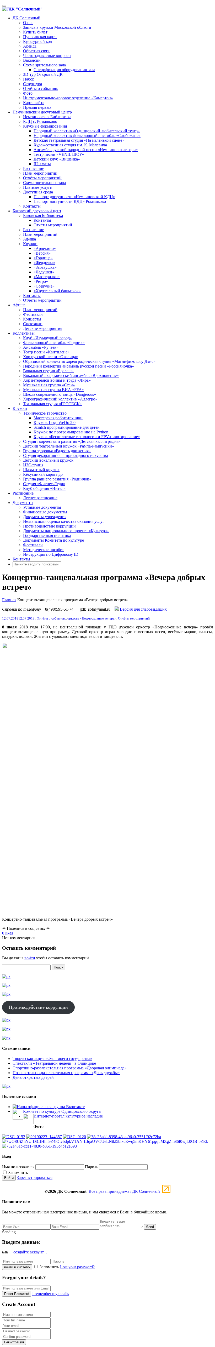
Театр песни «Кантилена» (46, 352)
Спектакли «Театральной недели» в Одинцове (54, 1063)
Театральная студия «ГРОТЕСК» (52, 404)
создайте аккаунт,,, (30, 1252)
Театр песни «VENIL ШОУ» (59, 154)
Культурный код (37, 41)
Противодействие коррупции (49, 526)
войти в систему (17, 1267)
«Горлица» (43, 258)
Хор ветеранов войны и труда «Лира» (57, 380)
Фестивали (33, 314)
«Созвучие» (44, 286)
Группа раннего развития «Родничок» (57, 479)
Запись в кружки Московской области (57, 27)
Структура (32, 84)
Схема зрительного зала (44, 65)
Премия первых (37, 107)
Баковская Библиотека (43, 215)
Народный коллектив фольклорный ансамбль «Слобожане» (87, 135)
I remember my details (50, 1293)
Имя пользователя (18, 1167)
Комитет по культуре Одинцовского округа (62, 1111)
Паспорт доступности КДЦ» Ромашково (70, 201)
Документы (23, 502)
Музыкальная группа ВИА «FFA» (53, 389)
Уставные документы (42, 507)
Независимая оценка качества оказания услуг (63, 521)
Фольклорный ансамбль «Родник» (54, 342)
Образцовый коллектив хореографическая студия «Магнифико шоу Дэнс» (89, 361)
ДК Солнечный (26, 18)
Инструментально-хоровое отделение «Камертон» (68, 98)
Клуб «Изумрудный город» (47, 338)
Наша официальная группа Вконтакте (51, 1106)
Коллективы (24, 333)
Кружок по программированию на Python (71, 432)
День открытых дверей (33, 1077)
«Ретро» (41, 281)
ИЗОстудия (33, 465)
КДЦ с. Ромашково (40, 121)
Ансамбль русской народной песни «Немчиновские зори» (86, 149)
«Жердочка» (44, 262)
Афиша (29, 239)
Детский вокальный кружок (48, 460)
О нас (28, 22)
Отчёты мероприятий (42, 178)
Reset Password (16, 1294)
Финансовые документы (45, 512)
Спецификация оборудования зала (64, 69)
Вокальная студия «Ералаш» (48, 371)
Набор (28, 79)
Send (150, 1227)
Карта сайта (33, 102)
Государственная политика (47, 535)
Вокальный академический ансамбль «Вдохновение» (71, 375)
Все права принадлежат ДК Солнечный (125, 1191)
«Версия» (42, 253)
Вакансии (32, 60)
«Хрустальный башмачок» (57, 291)
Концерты (32, 319)
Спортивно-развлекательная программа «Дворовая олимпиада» (70, 1068)
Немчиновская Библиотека (47, 116)
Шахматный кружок (41, 469)
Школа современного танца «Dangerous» (59, 394)
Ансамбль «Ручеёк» (40, 347)
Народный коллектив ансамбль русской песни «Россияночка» (78, 366)
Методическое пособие (43, 549)
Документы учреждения (44, 516)
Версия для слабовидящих (143, 609)
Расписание (33, 168)
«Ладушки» (44, 272)
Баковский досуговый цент (37, 211)
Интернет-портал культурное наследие (68, 1116)
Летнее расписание (40, 498)
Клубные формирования (45, 126)
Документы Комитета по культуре (53, 540)
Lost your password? (77, 1267)
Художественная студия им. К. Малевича (70, 145)
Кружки (30, 244)
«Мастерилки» (47, 276)
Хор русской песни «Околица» (50, 356)
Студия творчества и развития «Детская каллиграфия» (72, 441)
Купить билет (35, 32)
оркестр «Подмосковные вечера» (91, 618)
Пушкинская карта (40, 37)
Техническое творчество (45, 413)
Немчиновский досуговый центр (42, 112)
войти (29, 958)
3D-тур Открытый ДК (43, 74)
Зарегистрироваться (34, 1177)
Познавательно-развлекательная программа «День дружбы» (66, 1072)
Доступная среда (38, 192)
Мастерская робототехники (58, 418)
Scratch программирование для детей (67, 427)
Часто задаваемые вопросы (47, 55)
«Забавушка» (45, 267)
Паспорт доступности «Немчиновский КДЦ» (74, 196)
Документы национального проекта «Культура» (66, 531)
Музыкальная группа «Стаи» (49, 385)
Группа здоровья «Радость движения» (57, 451)
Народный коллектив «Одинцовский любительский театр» (87, 131)
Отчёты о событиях (40, 88)
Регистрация (14, 1342)
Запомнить (17, 1172)
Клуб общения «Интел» (44, 488)
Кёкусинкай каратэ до (43, 474)
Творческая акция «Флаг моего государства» (52, 1058)
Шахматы (42, 164)
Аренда (29, 46)
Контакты (32, 206)
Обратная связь (36, 51)
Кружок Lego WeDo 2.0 (55, 422)
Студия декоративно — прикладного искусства (65, 455)
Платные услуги (37, 187)
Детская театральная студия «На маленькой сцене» (79, 140)
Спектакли (32, 324)
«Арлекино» (45, 248)
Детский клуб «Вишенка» (57, 159)
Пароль (91, 1167)
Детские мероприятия (42, 328)
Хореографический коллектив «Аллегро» (60, 399)
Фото (28, 93)
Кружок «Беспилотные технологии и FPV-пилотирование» (87, 436)
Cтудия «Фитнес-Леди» (44, 484)
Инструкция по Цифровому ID (50, 554)
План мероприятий (40, 173)
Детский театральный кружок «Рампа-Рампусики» (68, 446)
